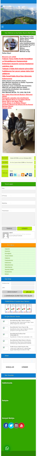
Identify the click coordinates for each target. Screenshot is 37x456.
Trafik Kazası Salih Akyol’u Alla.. (19, 346)
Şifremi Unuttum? (12, 292)
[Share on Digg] (30, 174)
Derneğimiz (8, 253)
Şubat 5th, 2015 (20, 234)
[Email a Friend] (19, 174)
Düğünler (7, 258)
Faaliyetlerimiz (9, 260)
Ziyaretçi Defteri (9, 269)
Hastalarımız (8, 272)
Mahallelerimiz (9, 265)
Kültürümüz (8, 262)
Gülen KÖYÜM (14, 158)
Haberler (7, 249)
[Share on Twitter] (15, 174)
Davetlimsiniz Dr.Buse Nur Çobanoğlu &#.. (17, 334)
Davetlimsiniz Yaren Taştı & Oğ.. (19, 327)
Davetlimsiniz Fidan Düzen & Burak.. (20, 340)
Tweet (11, 171)
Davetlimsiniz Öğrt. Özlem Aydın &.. (20, 320)
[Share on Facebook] (11, 174)
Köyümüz (7, 251)
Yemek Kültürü (9, 256)
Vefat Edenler (8, 267)
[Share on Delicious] (26, 174)
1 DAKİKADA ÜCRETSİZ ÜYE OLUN (18, 296)
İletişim (7, 274)
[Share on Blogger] (22, 174)
